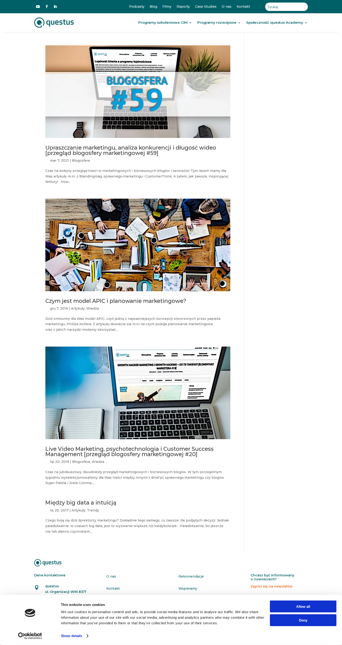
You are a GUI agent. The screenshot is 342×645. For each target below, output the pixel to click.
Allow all (303, 606)
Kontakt (243, 7)
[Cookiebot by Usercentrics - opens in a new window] (30, 635)
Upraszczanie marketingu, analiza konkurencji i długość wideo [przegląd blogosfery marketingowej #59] (130, 150)
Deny (303, 620)
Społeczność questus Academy (274, 22)
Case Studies (206, 7)
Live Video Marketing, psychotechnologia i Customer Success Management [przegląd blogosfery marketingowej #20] (129, 451)
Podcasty (136, 7)
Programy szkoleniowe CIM (163, 22)
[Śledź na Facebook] (47, 6)
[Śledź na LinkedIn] (55, 6)
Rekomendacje (191, 576)
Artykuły (78, 308)
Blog (153, 7)
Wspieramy (187, 588)
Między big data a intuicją (80, 502)
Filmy (166, 7)
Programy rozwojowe (216, 22)
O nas (226, 7)
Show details (71, 636)
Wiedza (92, 308)
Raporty (183, 7)
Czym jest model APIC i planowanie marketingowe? (115, 300)
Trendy (93, 510)
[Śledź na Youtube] (38, 6)
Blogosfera (81, 160)
